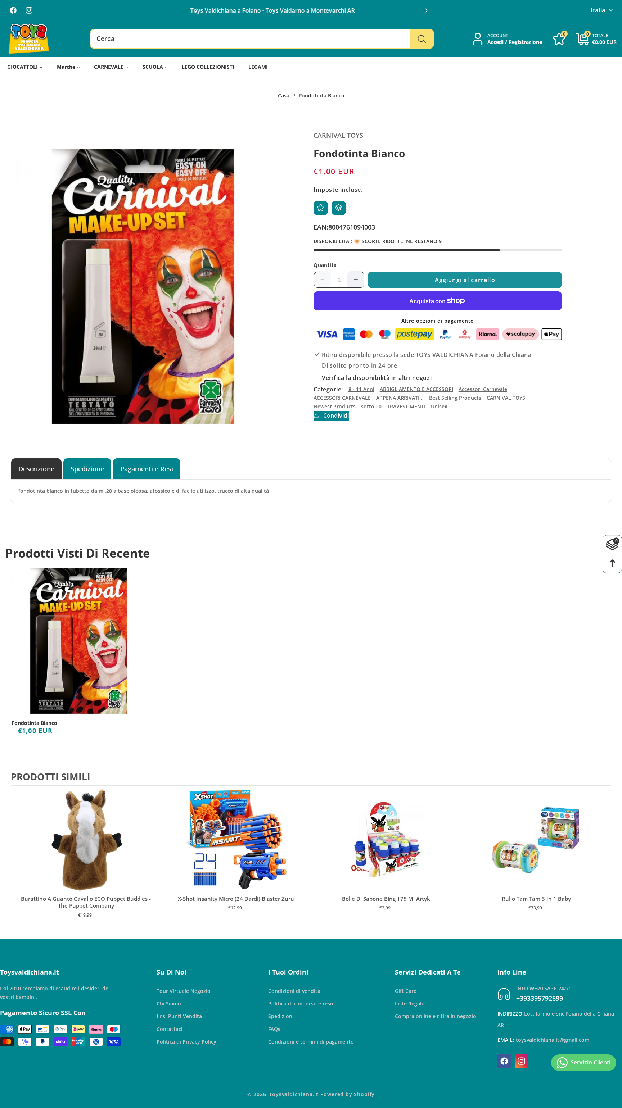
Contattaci (169, 1029)
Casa (283, 95)
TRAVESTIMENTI (406, 406)
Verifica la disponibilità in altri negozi (377, 377)
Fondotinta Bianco (34, 723)
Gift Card (406, 990)
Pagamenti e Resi (146, 468)
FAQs (274, 1029)
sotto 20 (371, 406)
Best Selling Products (455, 397)
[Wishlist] (321, 207)
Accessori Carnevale (483, 389)
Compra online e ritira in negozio (435, 1016)
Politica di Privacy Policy (186, 1041)
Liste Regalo (410, 1003)
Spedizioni (281, 1016)
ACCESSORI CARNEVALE (342, 397)
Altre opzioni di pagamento (437, 320)
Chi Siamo (169, 1003)
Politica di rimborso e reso (300, 1003)
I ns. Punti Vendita (179, 1016)
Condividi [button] (335, 415)
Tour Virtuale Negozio (184, 990)
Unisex (439, 406)
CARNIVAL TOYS (506, 397)
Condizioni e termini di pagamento (311, 1041)
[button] (426, 10)
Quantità (325, 264)
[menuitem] (25, 67)
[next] (604, 859)
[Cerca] (421, 38)
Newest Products (335, 406)
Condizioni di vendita (294, 990)
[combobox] (261, 38)
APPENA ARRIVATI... (400, 397)
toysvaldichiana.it (294, 1094)
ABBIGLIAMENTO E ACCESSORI (416, 389)
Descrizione (36, 468)
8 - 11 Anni (361, 389)
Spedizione (87, 468)
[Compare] (339, 207)
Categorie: (328, 389)
